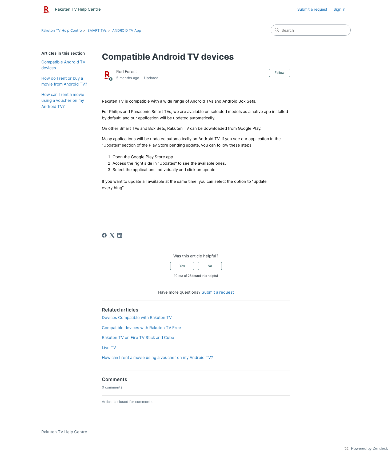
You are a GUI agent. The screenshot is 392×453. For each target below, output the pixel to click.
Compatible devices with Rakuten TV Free (141, 327)
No (210, 266)
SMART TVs (97, 30)
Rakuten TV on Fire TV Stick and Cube (138, 337)
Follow (280, 73)
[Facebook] (104, 235)
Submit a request (312, 9)
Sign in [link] (339, 9)
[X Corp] (112, 235)
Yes (182, 266)
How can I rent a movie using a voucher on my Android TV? (62, 100)
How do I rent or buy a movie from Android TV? (64, 81)
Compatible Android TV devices (63, 65)
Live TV (109, 347)
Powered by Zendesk (369, 448)
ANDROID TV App (126, 30)
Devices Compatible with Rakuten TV (137, 317)
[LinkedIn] (119, 235)
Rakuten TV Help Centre (61, 30)
